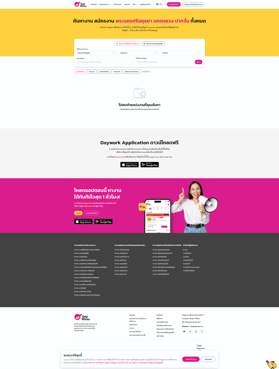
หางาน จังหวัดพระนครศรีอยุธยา (164, 267)
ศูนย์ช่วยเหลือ (145, 4)
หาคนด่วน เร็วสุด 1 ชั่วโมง (191, 318)
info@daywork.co (196, 326)
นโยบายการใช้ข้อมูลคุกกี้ (165, 332)
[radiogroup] (139, 43)
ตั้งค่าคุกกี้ (208, 359)
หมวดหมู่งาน (80, 58)
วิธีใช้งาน (160, 318)
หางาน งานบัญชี (80, 288)
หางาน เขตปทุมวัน (121, 253)
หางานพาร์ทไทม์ (92, 213)
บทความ (127, 4)
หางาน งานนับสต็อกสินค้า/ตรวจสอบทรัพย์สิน (90, 267)
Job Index (160, 336)
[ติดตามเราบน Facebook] (190, 331)
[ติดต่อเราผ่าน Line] (184, 331)
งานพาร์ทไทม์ (188, 260)
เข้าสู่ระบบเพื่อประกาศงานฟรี (192, 315)
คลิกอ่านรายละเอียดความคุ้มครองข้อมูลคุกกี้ (147, 362)
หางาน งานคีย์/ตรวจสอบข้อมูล (85, 260)
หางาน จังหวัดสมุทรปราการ (162, 253)
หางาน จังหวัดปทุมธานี (161, 260)
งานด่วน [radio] (92, 71)
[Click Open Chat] (271, 364)
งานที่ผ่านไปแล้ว (189, 270)
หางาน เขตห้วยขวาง (122, 256)
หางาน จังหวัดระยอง (160, 270)
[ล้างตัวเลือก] (113, 53)
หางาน (78, 213)
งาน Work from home (191, 267)
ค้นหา (198, 62)
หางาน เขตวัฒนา (121, 260)
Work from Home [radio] (131, 71)
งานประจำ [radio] (116, 71)
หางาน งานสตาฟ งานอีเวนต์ (84, 270)
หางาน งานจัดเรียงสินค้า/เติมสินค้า (86, 277)
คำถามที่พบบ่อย (162, 322)
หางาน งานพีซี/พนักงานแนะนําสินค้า (87, 249)
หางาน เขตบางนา (121, 274)
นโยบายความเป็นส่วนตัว (165, 329)
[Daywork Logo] (80, 4)
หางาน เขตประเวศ (121, 270)
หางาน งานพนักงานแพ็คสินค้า (85, 284)
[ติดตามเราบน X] (202, 331)
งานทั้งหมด (187, 253)
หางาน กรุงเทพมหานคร (161, 249)
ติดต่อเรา (160, 315)
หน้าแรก (94, 4)
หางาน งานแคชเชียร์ (81, 253)
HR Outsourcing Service (191, 322)
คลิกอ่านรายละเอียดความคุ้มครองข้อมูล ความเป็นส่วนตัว (108, 362)
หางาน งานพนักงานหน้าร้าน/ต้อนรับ (87, 295)
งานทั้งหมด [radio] (80, 71)
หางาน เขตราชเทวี (121, 267)
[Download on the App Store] (129, 164)
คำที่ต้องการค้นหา (141, 58)
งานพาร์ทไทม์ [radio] (104, 71)
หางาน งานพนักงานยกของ (84, 274)
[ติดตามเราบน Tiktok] (196, 331)
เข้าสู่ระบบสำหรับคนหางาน (193, 4)
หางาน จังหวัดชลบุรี (160, 256)
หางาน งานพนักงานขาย (82, 291)
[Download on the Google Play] (149, 164)
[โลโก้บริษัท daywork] (82, 317)
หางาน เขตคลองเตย (122, 249)
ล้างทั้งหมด (146, 71)
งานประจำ (186, 263)
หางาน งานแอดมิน (80, 256)
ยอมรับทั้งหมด (191, 359)
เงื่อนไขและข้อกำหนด (164, 325)
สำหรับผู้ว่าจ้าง (174, 4)
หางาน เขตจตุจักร (121, 263)
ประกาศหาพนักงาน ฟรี (137, 335)
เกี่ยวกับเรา (118, 4)
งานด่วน (186, 256)
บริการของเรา (104, 4)
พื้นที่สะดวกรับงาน (82, 49)
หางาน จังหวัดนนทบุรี (160, 263)
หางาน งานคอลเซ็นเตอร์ (82, 281)
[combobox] (97, 53)
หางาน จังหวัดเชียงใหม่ (161, 274)
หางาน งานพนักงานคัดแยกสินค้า (86, 263)
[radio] (127, 43)
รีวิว (134, 4)
